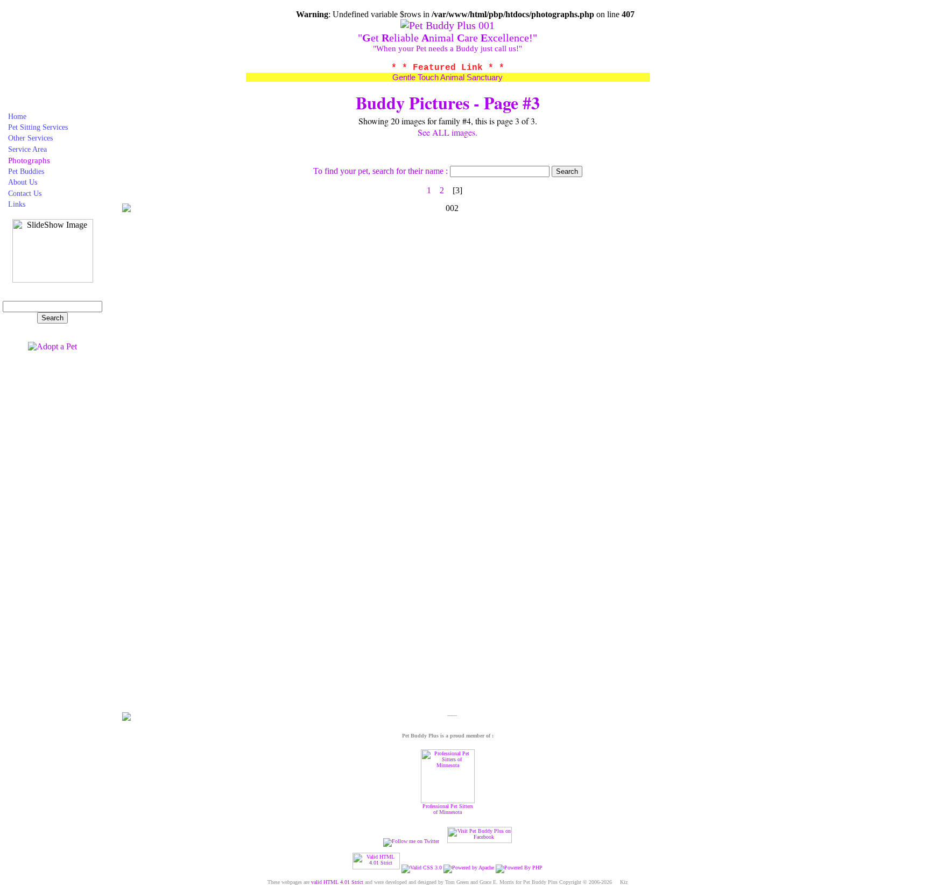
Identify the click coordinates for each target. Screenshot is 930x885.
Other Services (30, 138)
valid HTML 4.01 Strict (337, 882)
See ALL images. (447, 132)
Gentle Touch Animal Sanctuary (447, 77)
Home (17, 116)
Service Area (27, 149)
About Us (22, 182)
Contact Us (24, 193)
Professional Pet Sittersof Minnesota (447, 809)
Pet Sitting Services (38, 127)
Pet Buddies (26, 171)
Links (16, 204)
